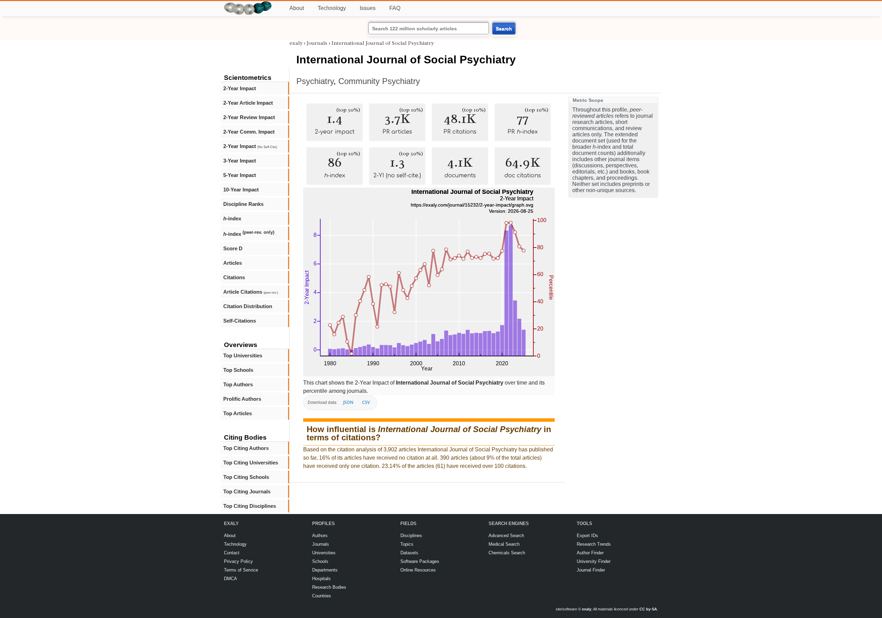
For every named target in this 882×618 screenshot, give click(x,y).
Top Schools (238, 370)
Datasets (409, 552)
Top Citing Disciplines (249, 506)
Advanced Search (506, 535)
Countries (321, 595)
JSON (348, 402)
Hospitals (321, 578)
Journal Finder (591, 570)
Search (504, 28)
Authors (320, 535)
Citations (234, 277)
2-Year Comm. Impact (249, 132)
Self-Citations (239, 321)
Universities (324, 552)
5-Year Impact (239, 175)
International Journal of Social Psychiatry (382, 43)
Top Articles (237, 413)
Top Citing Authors (246, 448)
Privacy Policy (238, 561)
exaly (295, 43)
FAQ (394, 8)
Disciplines (411, 535)
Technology (332, 8)
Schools (320, 561)
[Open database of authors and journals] (248, 4)
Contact (231, 552)
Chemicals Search (507, 552)
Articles (232, 263)
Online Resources (418, 570)
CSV (366, 402)
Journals (317, 43)
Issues (368, 8)
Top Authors (238, 384)
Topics (406, 544)
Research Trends (594, 544)
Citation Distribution (247, 306)
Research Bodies (329, 587)
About (296, 8)
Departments (325, 570)
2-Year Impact (239, 88)
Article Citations (250, 292)
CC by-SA (648, 609)
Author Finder (590, 552)
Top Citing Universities (250, 462)
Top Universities (242, 355)
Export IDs (587, 535)
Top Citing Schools (246, 477)
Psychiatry (315, 81)
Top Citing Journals (246, 491)
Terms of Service (241, 570)
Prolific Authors (242, 399)
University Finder (594, 561)
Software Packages (419, 561)
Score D (233, 248)
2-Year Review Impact (249, 117)
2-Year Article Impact (248, 103)
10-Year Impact (241, 189)
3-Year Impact (239, 161)
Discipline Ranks (243, 204)
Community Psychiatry (379, 81)
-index (232, 218)
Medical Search (504, 544)
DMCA (230, 578)
